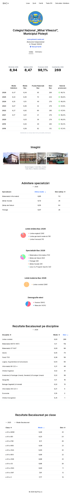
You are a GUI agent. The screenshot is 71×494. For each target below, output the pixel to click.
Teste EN (49, 3)
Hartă (41, 3)
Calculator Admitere (62, 3)
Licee (28, 3)
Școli (34, 3)
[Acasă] (6, 3)
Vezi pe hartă (36, 47)
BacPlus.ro (38, 492)
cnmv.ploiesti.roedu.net (35, 39)
